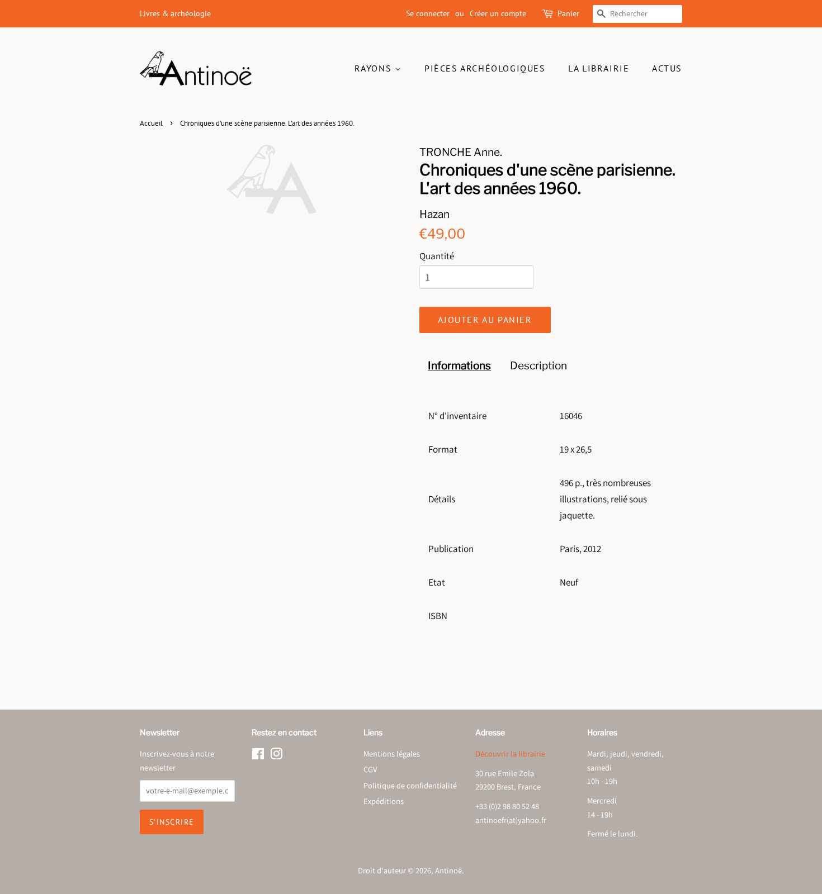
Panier (568, 13)
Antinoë (448, 870)
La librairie (598, 68)
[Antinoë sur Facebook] (258, 755)
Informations (459, 365)
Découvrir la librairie (510, 753)
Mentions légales (391, 753)
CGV (370, 769)
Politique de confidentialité (410, 785)
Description (538, 365)
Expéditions (383, 801)
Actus (667, 68)
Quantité (436, 256)
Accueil (151, 123)
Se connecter (428, 13)
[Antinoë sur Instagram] (276, 755)
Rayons (375, 68)
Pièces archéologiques (485, 68)
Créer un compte (498, 13)
